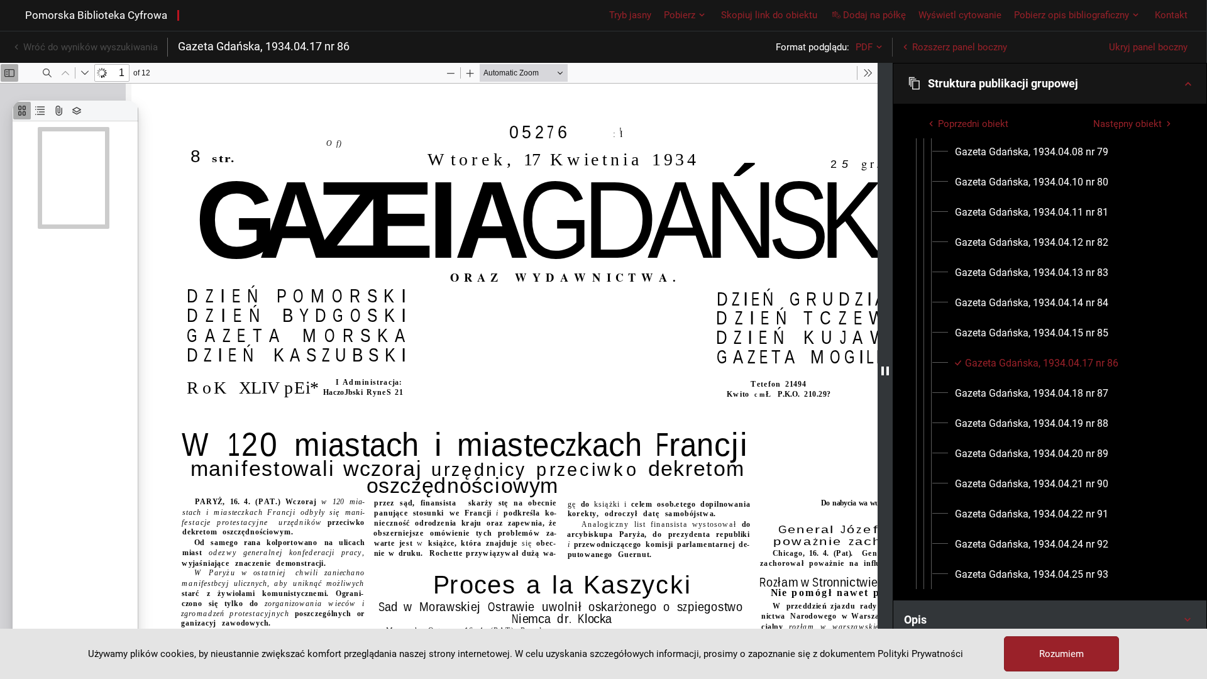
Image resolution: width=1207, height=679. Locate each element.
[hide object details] (885, 371)
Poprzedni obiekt (973, 124)
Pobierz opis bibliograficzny (1071, 15)
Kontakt (1171, 15)
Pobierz (679, 15)
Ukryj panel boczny (1148, 47)
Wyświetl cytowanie (959, 15)
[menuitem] (1031, 152)
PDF (864, 47)
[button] (1049, 83)
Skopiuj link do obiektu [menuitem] (769, 15)
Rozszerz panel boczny (959, 47)
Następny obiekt (1127, 124)
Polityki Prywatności (920, 654)
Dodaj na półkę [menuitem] (874, 15)
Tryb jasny (630, 15)
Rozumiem (1061, 654)
